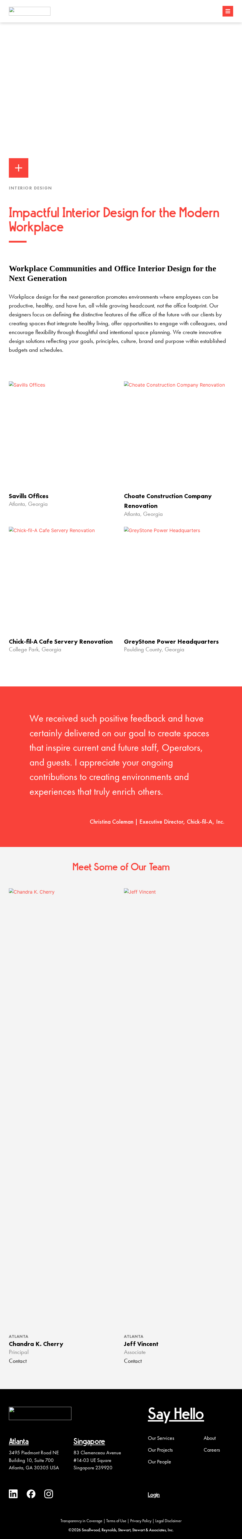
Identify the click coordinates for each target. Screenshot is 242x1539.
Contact (18, 1361)
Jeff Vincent (141, 1344)
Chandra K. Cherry (36, 1344)
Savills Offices (28, 496)
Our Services (161, 1438)
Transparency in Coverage (81, 1520)
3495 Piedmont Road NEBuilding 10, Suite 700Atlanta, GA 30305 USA (34, 1460)
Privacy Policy (140, 1520)
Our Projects (160, 1450)
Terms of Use (116, 1520)
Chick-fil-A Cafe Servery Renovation (61, 641)
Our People (159, 1462)
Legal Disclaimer (168, 1520)
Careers (212, 1450)
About (210, 1438)
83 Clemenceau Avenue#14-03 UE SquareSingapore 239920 (97, 1460)
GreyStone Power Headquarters (171, 641)
